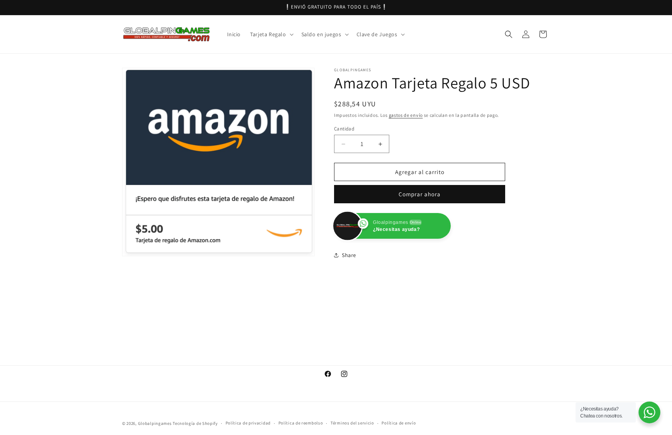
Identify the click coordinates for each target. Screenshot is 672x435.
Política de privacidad (248, 423)
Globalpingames (155, 423)
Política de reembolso (300, 423)
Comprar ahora (420, 194)
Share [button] (349, 255)
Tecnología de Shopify (195, 423)
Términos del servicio (352, 423)
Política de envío (399, 423)
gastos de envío (406, 115)
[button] (270, 34)
